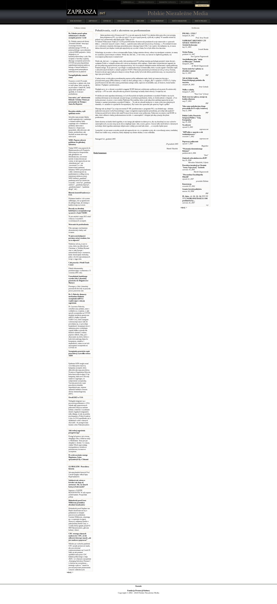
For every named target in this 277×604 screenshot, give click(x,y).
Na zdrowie (186, 125)
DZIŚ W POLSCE (201, 21)
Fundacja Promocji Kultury (138, 590)
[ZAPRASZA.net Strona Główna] (82, 16)
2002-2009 (140, 21)
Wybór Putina (187, 52)
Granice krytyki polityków (192, 189)
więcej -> (70, 572)
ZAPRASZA (146, 2)
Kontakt (138, 586)
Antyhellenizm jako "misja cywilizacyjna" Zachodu (192, 60)
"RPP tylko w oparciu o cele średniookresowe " (192, 133)
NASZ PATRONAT (157, 21)
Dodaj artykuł (202, 5)
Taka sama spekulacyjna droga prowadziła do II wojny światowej (195, 107)
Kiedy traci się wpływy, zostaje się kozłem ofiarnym (194, 98)
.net (128, 2)
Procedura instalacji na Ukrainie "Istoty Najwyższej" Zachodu (194, 166)
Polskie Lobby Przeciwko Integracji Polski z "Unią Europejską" (191, 118)
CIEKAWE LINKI (123, 21)
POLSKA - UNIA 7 (189, 33)
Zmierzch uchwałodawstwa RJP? (194, 158)
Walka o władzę (188, 90)
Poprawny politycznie (190, 142)
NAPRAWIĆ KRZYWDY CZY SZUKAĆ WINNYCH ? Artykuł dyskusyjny (194, 43)
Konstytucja (186, 184)
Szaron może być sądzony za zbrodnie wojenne (192, 70)
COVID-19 (107, 21)
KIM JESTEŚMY (76, 21)
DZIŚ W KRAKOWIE (179, 21)
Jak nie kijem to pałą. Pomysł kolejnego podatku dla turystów (193, 80)
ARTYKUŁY (93, 21)
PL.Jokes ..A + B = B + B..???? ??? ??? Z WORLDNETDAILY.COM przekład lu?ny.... (195, 198)
